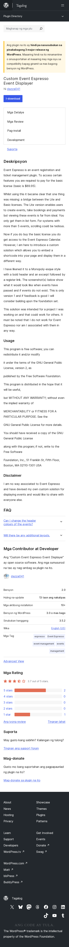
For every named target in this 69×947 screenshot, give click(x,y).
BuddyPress (13, 882)
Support (9, 839)
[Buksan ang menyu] (63, 5)
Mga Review (15, 121)
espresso (39, 636)
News (7, 808)
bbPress (11, 876)
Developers (11, 845)
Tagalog (17, 898)
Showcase (43, 802)
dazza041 (13, 89)
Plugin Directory (13, 16)
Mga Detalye (15, 112)
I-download (13, 98)
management (57, 651)
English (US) (58, 628)
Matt (8, 869)
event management (44, 643)
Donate (43, 845)
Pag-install (14, 130)
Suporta (12, 149)
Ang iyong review (15, 721)
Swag (41, 852)
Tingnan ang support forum (21, 748)
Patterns (41, 821)
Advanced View (14, 661)
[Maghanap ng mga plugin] (41, 28)
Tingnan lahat (56, 721)
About (7, 802)
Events (40, 839)
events (60, 643)
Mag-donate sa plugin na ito (22, 780)
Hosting (9, 815)
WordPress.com (16, 863)
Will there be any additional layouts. (27, 535)
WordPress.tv (14, 852)
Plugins (40, 815)
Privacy (8, 821)
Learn (7, 833)
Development (16, 140)
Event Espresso (56, 636)
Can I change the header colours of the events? (20, 522)
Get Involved (44, 833)
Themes (41, 808)
